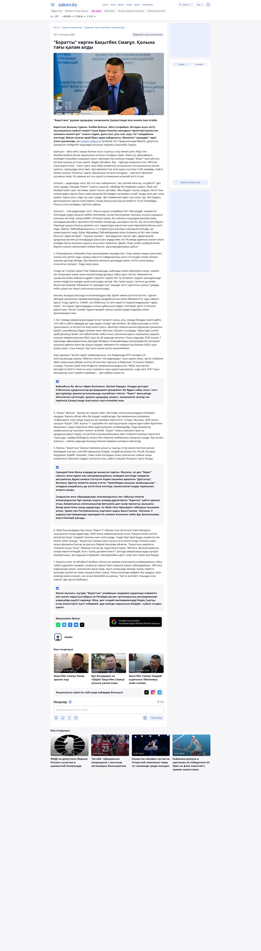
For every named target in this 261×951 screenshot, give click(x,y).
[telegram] (64, 624)
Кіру (162, 701)
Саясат (105, 4)
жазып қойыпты (91, 141)
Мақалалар (147, 4)
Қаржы (121, 4)
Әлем (113, 4)
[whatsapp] (58, 624)
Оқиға (129, 4)
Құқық (137, 4)
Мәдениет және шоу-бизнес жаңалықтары (105, 27)
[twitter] (82, 624)
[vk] (76, 624)
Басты (56, 27)
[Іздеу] (208, 4)
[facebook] (70, 624)
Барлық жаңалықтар (72, 27)
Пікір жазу (156, 717)
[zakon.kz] (67, 4)
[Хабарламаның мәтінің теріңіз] (109, 710)
